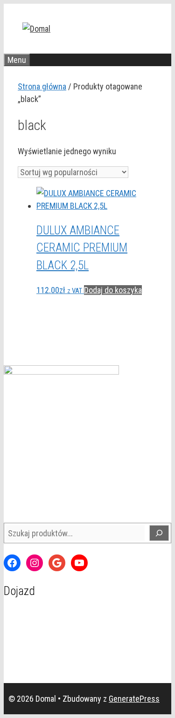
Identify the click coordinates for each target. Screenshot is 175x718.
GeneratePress (134, 699)
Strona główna (42, 86)
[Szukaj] (159, 533)
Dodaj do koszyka (113, 290)
